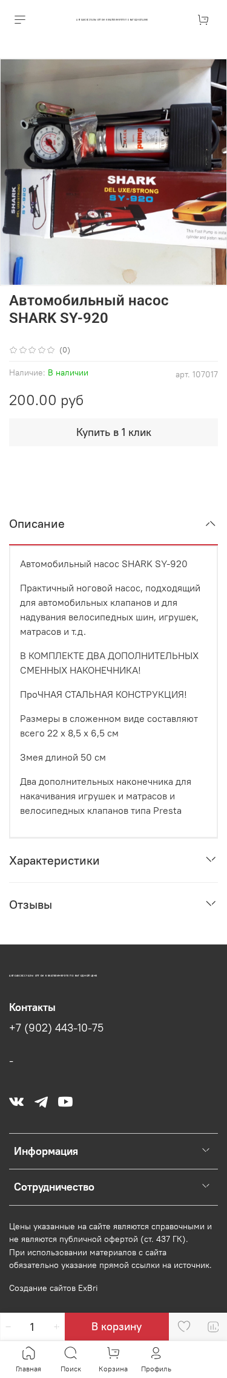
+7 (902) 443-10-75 (56, 1028)
